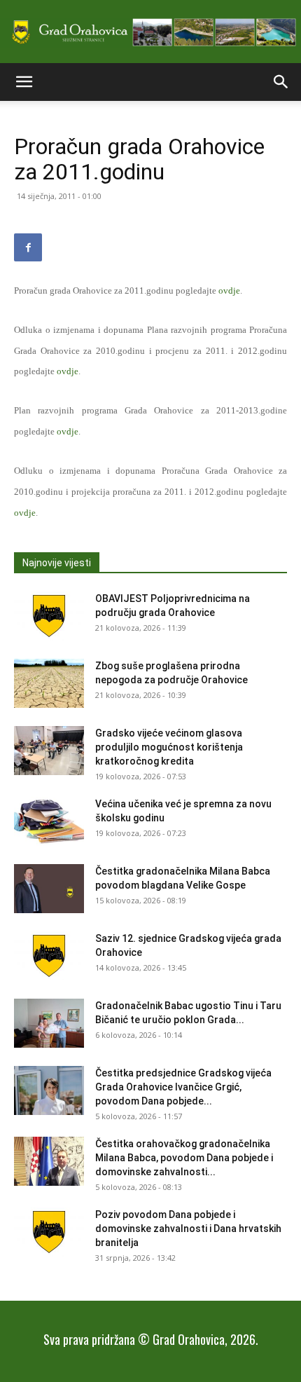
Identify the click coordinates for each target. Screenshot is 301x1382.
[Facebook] (28, 247)
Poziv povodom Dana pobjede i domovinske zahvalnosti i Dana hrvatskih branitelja (188, 1228)
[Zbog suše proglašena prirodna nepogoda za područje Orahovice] (49, 683)
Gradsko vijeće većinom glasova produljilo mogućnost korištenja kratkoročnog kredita (169, 747)
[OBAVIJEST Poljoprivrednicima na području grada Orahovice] (49, 616)
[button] (23, 82)
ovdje (229, 290)
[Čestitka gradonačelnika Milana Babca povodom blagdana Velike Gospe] (49, 888)
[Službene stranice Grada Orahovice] (150, 33)
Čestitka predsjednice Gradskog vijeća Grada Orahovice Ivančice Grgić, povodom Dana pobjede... (183, 1087)
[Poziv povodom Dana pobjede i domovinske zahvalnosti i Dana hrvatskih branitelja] (49, 1232)
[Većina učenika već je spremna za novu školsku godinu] (49, 821)
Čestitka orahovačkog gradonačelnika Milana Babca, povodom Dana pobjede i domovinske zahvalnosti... (184, 1157)
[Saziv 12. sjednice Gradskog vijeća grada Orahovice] (49, 955)
